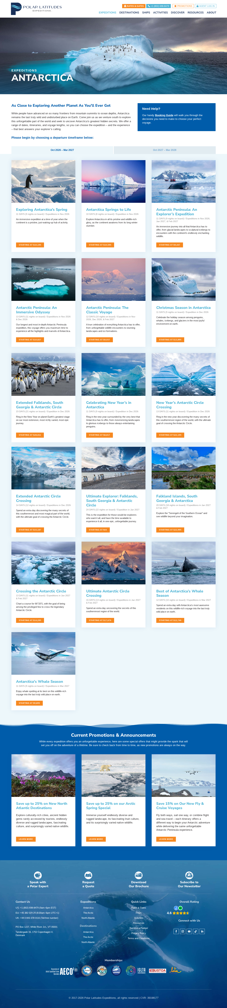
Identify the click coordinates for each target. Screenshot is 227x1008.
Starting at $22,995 (170, 530)
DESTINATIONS (129, 13)
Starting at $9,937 (99, 340)
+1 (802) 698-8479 (159, 6)
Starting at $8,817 (99, 435)
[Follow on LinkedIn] (202, 931)
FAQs (139, 912)
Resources (138, 923)
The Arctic (88, 912)
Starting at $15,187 (30, 530)
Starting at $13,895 (170, 340)
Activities (138, 918)
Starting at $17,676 (100, 620)
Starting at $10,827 (30, 340)
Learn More (26, 839)
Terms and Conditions (139, 938)
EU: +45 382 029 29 (37, 912)
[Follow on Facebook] (176, 931)
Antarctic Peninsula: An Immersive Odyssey (36, 310)
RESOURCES (196, 13)
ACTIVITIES (160, 13)
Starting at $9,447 (169, 245)
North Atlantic (88, 918)
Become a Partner (139, 928)
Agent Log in (207, 6)
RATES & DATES (135, 6)
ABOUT (211, 13)
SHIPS (146, 13)
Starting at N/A (98, 530)
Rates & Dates (138, 907)
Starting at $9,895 (29, 703)
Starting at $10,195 (30, 245)
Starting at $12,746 (170, 620)
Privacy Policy (138, 933)
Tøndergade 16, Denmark (34, 933)
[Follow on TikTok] (195, 931)
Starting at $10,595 (100, 245)
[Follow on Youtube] (189, 931)
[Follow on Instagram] (182, 931)
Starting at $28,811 (30, 435)
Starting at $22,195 (170, 435)
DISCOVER (178, 13)
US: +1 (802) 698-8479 (36, 907)
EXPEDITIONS (107, 13)
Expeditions (24, 70)
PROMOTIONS (184, 6)
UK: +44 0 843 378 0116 (37, 918)
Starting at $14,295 (30, 620)
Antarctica (88, 907)
